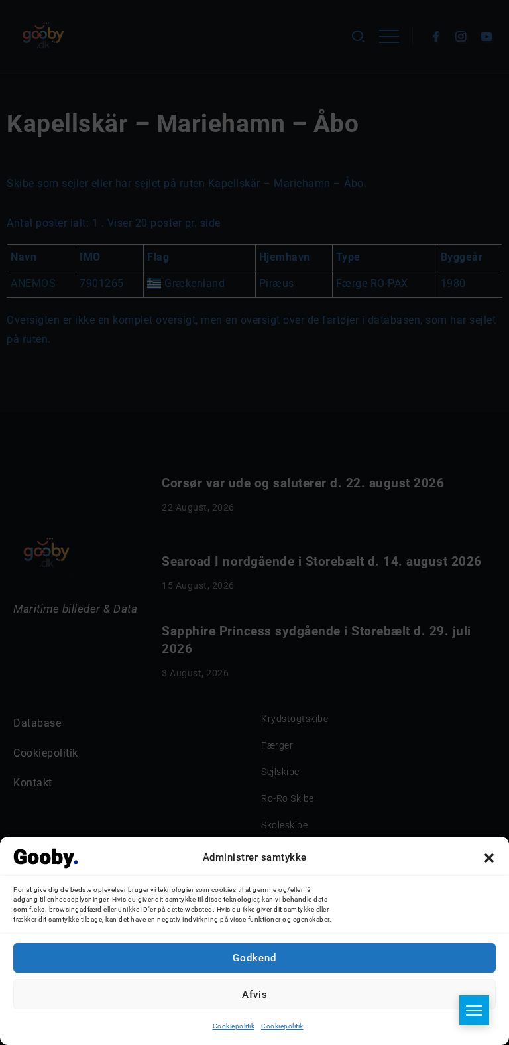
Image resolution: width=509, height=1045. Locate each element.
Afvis (255, 995)
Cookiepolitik (234, 1026)
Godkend (254, 958)
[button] (489, 858)
